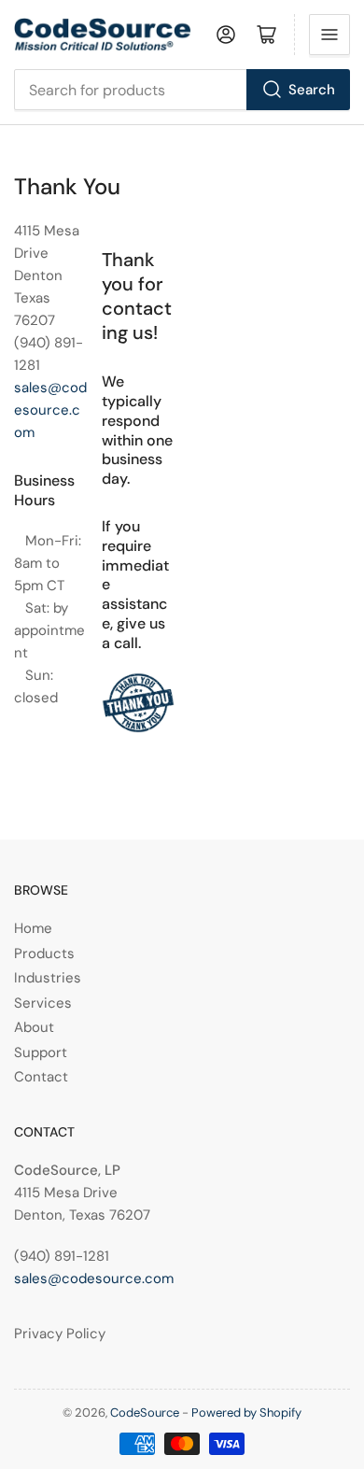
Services (43, 1003)
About (34, 1027)
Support (40, 1052)
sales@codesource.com (50, 410)
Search (311, 89)
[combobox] (182, 89)
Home (33, 928)
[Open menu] (329, 34)
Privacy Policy (59, 1333)
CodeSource (144, 1412)
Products (44, 953)
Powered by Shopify (246, 1412)
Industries (47, 977)
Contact (41, 1076)
